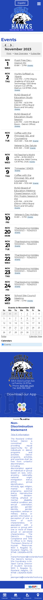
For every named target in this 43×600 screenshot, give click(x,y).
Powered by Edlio (21, 419)
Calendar (5, 598)
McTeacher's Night (24, 154)
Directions (38, 598)
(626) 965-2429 (27, 386)
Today (3, 336)
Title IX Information (20, 435)
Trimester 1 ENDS (23, 168)
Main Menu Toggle (39, 3)
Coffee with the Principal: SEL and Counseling (24, 136)
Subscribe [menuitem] (35, 53)
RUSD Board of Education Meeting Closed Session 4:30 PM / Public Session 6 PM (26, 193)
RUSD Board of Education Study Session (23, 97)
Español (21, 3)
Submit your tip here (33, 588)
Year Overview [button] (21, 53)
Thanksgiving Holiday (26, 228)
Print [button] (9, 53)
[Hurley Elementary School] (21, 19)
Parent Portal (15, 598)
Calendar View (35, 336)
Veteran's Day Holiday (26, 214)
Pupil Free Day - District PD (23, 61)
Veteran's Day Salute (25, 145)
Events (7, 344)
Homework (27, 598)
